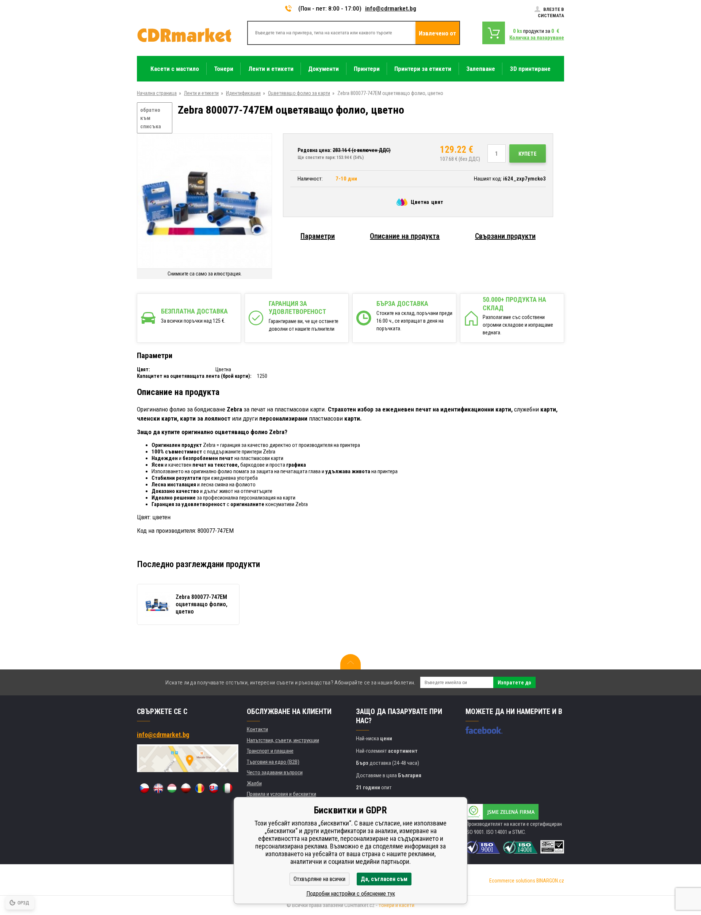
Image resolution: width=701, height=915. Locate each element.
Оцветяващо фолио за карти (299, 93)
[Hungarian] (172, 788)
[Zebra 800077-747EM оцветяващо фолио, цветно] (204, 201)
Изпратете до (514, 682)
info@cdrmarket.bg (390, 8)
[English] (158, 788)
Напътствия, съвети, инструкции (283, 740)
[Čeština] (144, 788)
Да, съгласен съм (384, 879)
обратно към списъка (150, 118)
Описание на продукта (405, 236)
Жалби (254, 783)
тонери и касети (396, 905)
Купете (527, 154)
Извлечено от (437, 33)
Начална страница (157, 93)
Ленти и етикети (201, 93)
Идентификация (243, 93)
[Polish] (186, 788)
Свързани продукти (505, 236)
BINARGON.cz (550, 881)
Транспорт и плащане (270, 751)
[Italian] (227, 788)
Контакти (257, 729)
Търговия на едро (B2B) (273, 762)
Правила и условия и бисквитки (281, 794)
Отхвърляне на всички (319, 879)
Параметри (317, 236)
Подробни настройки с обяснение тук (350, 893)
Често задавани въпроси (275, 772)
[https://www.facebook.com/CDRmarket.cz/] (484, 730)
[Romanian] (200, 788)
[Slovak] (213, 788)
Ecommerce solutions (512, 881)
